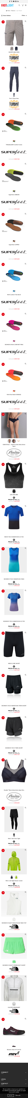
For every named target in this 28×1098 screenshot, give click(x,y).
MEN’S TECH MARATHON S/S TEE (14, 537)
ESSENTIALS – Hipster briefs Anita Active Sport (14, 445)
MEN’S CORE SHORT (14, 663)
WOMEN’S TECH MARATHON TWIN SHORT (14, 705)
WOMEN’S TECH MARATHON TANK (14, 579)
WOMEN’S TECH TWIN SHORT (14, 748)
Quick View (25, 21)
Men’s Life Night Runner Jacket (14, 880)
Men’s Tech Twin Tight (14, 838)
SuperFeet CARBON (14, 194)
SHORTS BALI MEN (14, 52)
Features (13, 10)
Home (8, 10)
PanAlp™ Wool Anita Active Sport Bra (14, 790)
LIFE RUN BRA (14, 494)
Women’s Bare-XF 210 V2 (14, 1049)
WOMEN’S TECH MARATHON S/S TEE (14, 621)
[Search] (19, 5)
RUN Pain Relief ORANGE (14, 394)
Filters (23, 15)
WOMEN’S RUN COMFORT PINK (14, 344)
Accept (11, 1095)
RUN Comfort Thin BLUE (14, 294)
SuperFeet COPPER (14, 244)
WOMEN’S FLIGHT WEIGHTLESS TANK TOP (14, 923)
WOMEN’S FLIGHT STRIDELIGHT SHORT (14, 965)
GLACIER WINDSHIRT (14, 1007)
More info (18, 1095)
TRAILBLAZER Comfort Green (14, 144)
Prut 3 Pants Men (14, 98)
